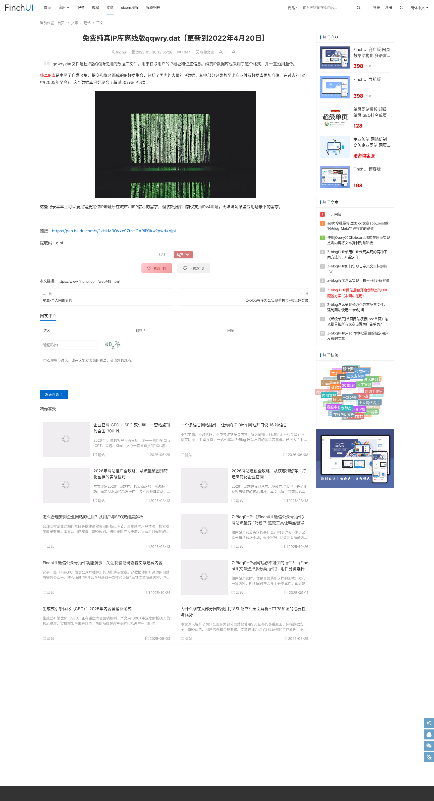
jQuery (375, 400)
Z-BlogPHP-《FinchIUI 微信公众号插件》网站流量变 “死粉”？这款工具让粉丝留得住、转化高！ (269, 522)
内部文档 (329, 392)
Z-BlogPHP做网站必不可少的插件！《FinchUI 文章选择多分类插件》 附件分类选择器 (270, 568)
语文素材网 (355, 370)
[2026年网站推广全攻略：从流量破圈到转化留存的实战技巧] (66, 485)
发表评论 (52, 394)
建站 (87, 23)
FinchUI (345, 407)
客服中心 (334, 403)
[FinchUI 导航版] (335, 87)
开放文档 (356, 412)
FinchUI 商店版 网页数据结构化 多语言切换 (371, 55)
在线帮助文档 (343, 410)
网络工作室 (374, 387)
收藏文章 (207, 52)
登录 (376, 7)
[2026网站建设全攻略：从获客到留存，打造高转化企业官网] (204, 485)
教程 (95, 7)
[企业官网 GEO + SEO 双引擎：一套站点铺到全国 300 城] (66, 439)
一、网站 (334, 214)
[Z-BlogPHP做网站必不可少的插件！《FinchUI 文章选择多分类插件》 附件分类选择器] (204, 577)
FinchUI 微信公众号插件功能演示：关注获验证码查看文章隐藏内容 (102, 562)
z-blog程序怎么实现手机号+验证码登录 (277, 300)
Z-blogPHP (356, 407)
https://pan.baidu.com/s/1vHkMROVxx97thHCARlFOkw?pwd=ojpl (114, 230)
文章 (110, 7)
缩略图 (377, 390)
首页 (47, 7)
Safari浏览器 (368, 408)
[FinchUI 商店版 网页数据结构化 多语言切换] (335, 57)
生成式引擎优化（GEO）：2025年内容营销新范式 (87, 608)
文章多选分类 (339, 413)
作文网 (343, 372)
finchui (121, 52)
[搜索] (358, 7)
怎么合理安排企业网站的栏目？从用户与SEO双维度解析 (93, 516)
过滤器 (336, 381)
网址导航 (357, 392)
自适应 (339, 386)
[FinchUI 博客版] (335, 177)
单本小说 (361, 388)
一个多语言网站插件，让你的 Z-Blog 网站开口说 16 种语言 (234, 424)
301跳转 (348, 378)
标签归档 (153, 7)
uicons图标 (130, 7)
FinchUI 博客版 (367, 168)
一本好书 (350, 389)
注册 (388, 7)
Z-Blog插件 (345, 396)
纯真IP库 (48, 75)
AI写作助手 (351, 417)
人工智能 (364, 378)
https (337, 392)
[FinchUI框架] (19, 7)
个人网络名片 (369, 396)
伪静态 (346, 400)
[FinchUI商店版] (355, 458)
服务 (80, 7)
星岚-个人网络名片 (57, 300)
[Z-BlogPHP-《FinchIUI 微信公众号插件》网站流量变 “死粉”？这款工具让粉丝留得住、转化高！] (204, 531)
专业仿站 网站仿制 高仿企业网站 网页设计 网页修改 (370, 145)
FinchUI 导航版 (367, 79)
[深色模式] (401, 7)
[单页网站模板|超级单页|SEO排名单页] (335, 117)
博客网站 (362, 381)
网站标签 (373, 380)
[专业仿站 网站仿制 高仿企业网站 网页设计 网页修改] (335, 147)
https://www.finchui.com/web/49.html (89, 281)
